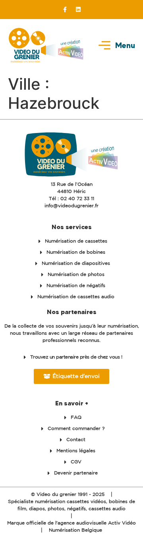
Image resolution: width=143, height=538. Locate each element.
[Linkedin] (78, 9)
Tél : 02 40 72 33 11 (71, 199)
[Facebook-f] (65, 9)
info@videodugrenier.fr (71, 206)
